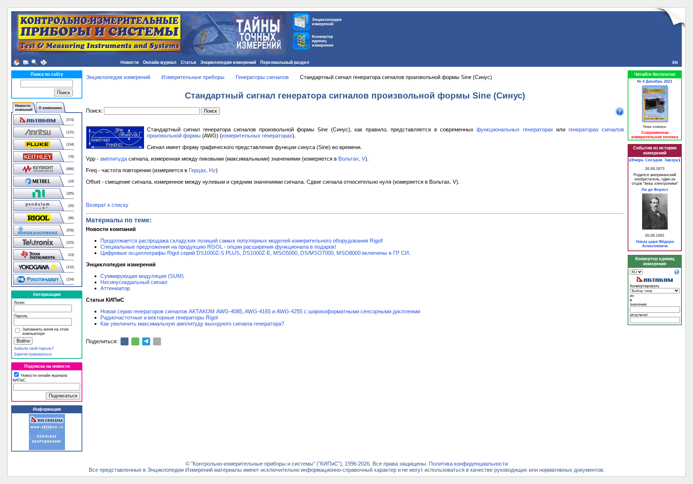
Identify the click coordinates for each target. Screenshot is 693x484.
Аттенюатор (115, 288)
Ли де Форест (654, 189)
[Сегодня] (653, 160)
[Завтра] (672, 160)
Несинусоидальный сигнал (133, 282)
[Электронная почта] (157, 341)
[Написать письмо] (25, 62)
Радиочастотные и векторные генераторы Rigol (159, 317)
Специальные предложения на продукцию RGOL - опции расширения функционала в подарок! (218, 247)
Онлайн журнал (159, 62)
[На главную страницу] (16, 62)
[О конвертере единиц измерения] (677, 273)
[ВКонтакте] (124, 341)
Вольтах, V (351, 159)
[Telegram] (146, 341)
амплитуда (113, 159)
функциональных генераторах (514, 129)
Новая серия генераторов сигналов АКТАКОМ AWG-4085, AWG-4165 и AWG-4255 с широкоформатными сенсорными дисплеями (260, 311)
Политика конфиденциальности (468, 464)
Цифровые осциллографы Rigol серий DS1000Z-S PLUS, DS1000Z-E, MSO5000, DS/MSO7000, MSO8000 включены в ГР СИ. (255, 253)
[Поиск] (34, 62)
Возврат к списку (107, 205)
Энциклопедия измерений (228, 62)
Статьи (188, 62)
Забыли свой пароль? (34, 348)
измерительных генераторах (257, 135)
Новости (130, 62)
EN (675, 62)
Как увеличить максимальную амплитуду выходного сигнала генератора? (192, 324)
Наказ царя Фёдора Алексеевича (655, 243)
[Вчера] (636, 160)
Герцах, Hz (202, 170)
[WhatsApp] (135, 341)
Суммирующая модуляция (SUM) (142, 276)
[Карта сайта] (43, 62)
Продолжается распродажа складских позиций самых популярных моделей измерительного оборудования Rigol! (241, 240)
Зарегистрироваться (33, 354)
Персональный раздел (284, 62)
